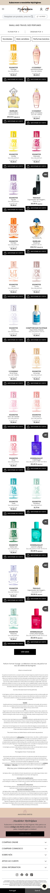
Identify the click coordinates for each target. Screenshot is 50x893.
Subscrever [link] (25, 834)
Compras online (10, 842)
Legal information (11, 867)
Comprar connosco (12, 848)
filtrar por (12, 32)
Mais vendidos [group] (22, 39)
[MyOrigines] (25, 9)
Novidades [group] (7, 39)
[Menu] (3, 9)
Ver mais (25, 652)
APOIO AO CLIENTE (10, 861)
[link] (41, 9)
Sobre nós (7, 855)
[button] (44, 886)
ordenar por (35, 32)
